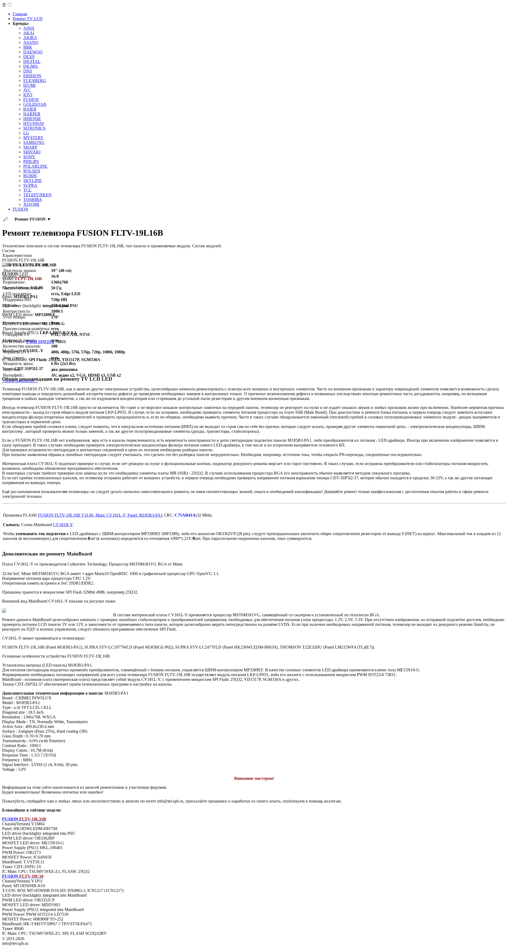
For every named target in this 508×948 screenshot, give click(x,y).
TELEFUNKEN (37, 195)
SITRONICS (34, 128)
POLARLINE (35, 166)
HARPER (31, 114)
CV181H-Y (62, 524)
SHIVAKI (31, 152)
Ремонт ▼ (33, 219)
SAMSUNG (33, 142)
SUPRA (30, 185)
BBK (27, 47)
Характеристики (17, 255)
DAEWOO (33, 52)
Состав (8, 250)
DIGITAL (31, 61)
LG (26, 133)
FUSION (31, 99)
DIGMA (30, 66)
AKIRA (30, 37)
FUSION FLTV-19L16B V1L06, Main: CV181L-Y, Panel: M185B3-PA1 (100, 515)
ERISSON (32, 76)
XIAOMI (31, 204)
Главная (20, 14)
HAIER (30, 109)
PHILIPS (31, 161)
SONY (29, 156)
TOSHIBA (32, 199)
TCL (27, 190)
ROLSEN (31, 171)
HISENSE (32, 118)
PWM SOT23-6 (40, 341)
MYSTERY (33, 137)
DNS (27, 71)
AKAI (28, 33)
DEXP (29, 56)
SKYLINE (32, 180)
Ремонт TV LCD (28, 18)
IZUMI (29, 85)
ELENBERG (34, 80)
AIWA (28, 28)
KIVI (27, 95)
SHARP (30, 147)
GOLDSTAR (34, 104)
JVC (27, 90)
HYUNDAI (33, 123)
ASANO (30, 42)
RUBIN (30, 176)
